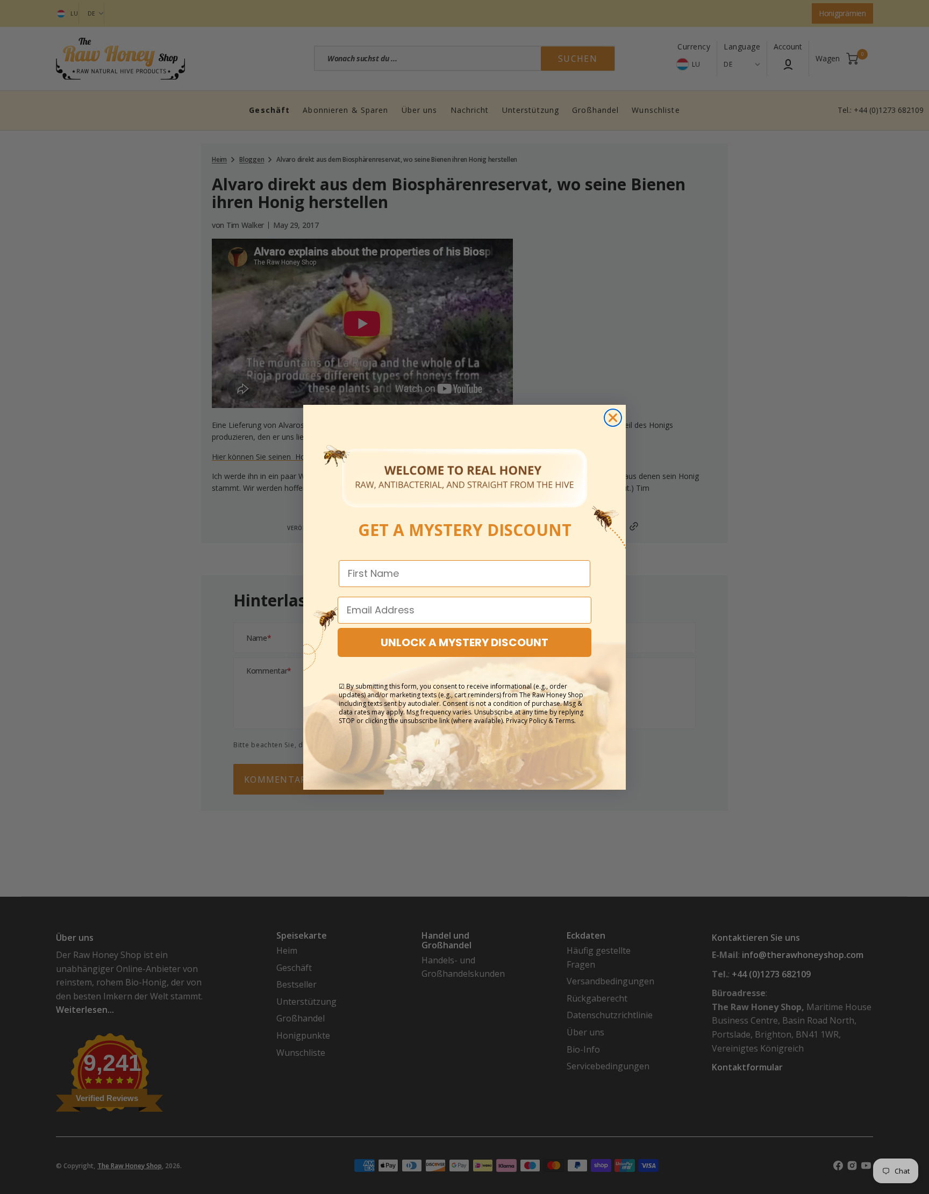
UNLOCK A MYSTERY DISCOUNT (464, 642)
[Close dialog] (612, 417)
